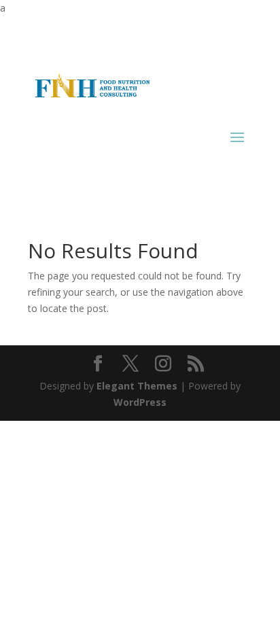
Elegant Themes (137, 385)
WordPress (140, 402)
